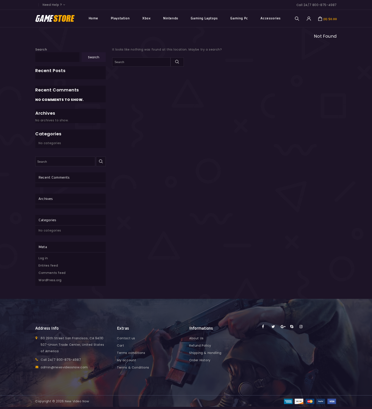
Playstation (120, 18)
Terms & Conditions (133, 367)
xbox (146, 18)
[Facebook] (266, 327)
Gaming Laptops (204, 18)
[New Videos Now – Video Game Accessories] (55, 18)
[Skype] (294, 327)
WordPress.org (50, 280)
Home (93, 18)
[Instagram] (303, 327)
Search (41, 49)
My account (126, 360)
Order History (200, 360)
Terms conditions (131, 353)
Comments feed (52, 273)
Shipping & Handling (205, 353)
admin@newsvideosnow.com (64, 367)
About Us (196, 338)
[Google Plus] (284, 327)
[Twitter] (275, 327)
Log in (43, 258)
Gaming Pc (239, 18)
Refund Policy (200, 345)
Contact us (126, 338)
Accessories (270, 18)
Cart (120, 345)
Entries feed (48, 265)
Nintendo (170, 18)
